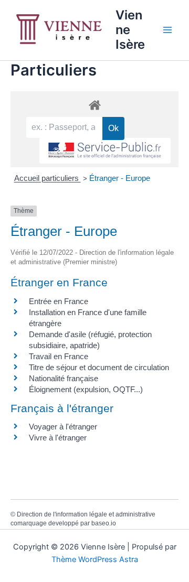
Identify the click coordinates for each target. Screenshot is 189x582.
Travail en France (58, 356)
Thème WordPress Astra (94, 559)
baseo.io (103, 523)
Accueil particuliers (47, 178)
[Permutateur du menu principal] (167, 30)
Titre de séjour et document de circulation (99, 367)
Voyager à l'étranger (63, 426)
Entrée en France (58, 301)
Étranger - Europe (119, 178)
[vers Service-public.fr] (105, 151)
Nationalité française (63, 378)
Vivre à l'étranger (58, 437)
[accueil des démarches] (94, 104)
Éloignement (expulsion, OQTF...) (86, 389)
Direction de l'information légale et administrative (86, 514)
